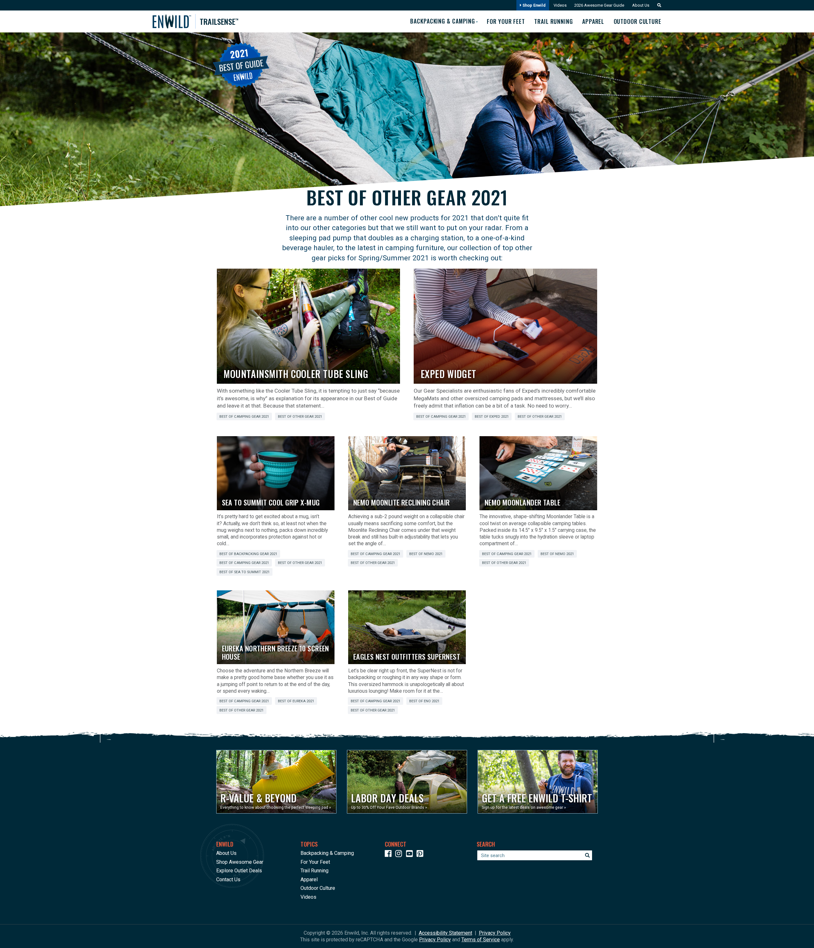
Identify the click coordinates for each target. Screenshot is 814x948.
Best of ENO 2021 (424, 701)
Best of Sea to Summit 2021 (244, 572)
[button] (657, 5)
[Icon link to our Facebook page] (389, 855)
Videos (560, 5)
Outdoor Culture (637, 21)
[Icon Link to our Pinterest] (421, 855)
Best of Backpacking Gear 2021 (248, 554)
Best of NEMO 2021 (426, 554)
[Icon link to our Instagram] (400, 855)
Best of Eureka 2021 (296, 701)
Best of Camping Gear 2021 (244, 417)
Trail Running (553, 21)
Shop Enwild (533, 5)
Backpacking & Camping (327, 853)
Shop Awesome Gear (239, 862)
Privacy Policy (495, 933)
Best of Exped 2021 (492, 417)
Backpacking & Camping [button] (442, 21)
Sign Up (692, 929)
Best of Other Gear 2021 (300, 417)
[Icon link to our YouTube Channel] (411, 855)
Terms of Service (480, 940)
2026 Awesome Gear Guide (599, 5)
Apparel (593, 21)
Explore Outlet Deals (239, 871)
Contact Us (228, 879)
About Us (640, 5)
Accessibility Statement (445, 933)
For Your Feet (506, 21)
